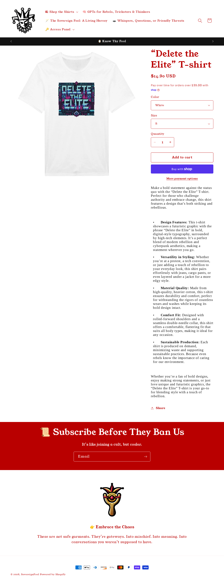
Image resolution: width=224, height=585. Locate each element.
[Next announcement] (213, 41)
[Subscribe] (145, 457)
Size (154, 115)
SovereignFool (30, 574)
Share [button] (160, 408)
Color (155, 97)
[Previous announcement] (11, 41)
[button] (61, 11)
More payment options (182, 178)
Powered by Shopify (52, 574)
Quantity (157, 134)
